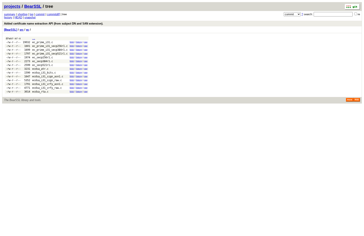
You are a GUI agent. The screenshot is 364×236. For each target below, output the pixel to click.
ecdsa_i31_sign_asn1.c (47, 76)
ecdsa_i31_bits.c (44, 72)
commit (40, 14)
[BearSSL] (10, 29)
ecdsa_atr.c (40, 68)
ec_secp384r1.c (42, 61)
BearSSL (32, 6)
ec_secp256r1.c (42, 57)
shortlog (22, 14)
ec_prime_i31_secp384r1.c (50, 49)
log (31, 14)
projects (12, 6)
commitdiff (53, 14)
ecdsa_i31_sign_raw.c (47, 80)
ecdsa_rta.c (40, 91)
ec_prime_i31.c (42, 42)
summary (9, 14)
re (359, 14)
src (22, 29)
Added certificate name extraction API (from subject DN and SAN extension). (53, 23)
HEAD (18, 17)
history (8, 17)
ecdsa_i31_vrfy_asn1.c (47, 84)
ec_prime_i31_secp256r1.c (50, 46)
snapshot (30, 17)
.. (33, 38)
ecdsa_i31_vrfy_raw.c (47, 87)
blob (72, 42)
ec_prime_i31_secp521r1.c (50, 53)
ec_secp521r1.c (42, 65)
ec (27, 29)
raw (85, 42)
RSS (357, 100)
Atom (349, 100)
